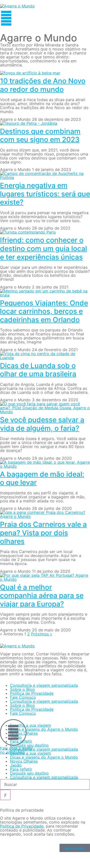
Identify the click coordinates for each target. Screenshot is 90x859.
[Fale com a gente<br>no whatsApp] (13, 732)
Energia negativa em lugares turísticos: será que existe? (45, 193)
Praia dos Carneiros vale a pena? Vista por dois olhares (43, 532)
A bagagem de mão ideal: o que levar (42, 478)
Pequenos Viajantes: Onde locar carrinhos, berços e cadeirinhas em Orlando (44, 311)
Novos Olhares (24, 761)
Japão (16, 765)
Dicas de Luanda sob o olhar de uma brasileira (38, 369)
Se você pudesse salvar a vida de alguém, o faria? (42, 424)
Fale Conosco (23, 697)
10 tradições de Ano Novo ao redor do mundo (43, 85)
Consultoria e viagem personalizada (44, 685)
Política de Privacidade (32, 693)
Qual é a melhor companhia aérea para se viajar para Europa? (42, 595)
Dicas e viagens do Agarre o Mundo (44, 729)
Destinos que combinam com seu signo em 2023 (40, 135)
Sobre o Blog (22, 689)
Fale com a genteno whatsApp (16, 750)
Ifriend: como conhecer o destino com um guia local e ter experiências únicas (43, 248)
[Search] (5, 795)
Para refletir (21, 769)
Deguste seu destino (29, 773)
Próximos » (41, 633)
